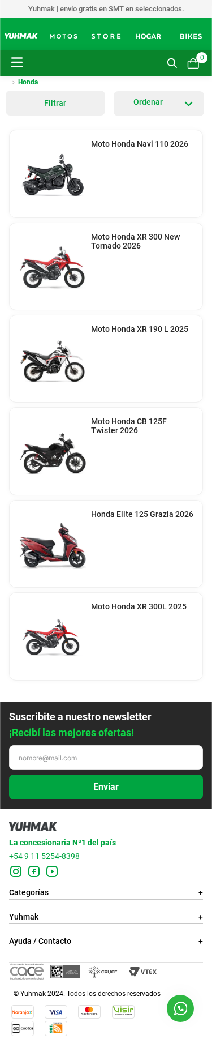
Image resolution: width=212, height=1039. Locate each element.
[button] (180, 1008)
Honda (28, 82)
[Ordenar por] (159, 103)
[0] (193, 63)
